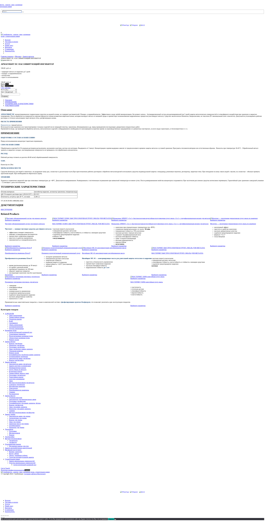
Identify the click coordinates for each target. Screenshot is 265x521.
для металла (13, 440)
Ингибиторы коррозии (17, 386)
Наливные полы (10, 330)
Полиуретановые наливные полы (21, 336)
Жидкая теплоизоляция (13, 439)
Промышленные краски (17, 368)
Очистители (13, 388)
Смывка (12, 411)
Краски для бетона (15, 343)
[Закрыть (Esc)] (8, 515)
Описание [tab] (8, 100)
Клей (11, 321)
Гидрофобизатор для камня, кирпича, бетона (25, 403)
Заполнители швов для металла (20, 364)
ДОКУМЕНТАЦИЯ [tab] (12, 105)
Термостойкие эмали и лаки (19, 373)
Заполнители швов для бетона (19, 358)
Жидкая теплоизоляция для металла (21, 383)
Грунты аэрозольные (16, 328)
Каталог (8, 40)
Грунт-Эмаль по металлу (17, 369)
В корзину (5, 96)
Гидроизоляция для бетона (18, 356)
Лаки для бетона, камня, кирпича (21, 349)
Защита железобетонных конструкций (18, 448)
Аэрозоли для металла (17, 384)
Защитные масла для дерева (19, 424)
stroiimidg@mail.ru (10, 18)
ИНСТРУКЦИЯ (6, 209)
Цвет (2, 92)
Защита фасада (10, 396)
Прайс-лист (9, 45)
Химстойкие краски (16, 377)
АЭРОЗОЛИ (9, 314)
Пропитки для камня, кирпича (20, 409)
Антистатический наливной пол (20, 332)
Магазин (18, 56)
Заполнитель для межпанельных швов (22, 399)
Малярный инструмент (13, 450)
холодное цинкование (17, 379)
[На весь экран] (4, 515)
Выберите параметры (12, 220)
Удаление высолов (15, 397)
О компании (9, 49)
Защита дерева (10, 414)
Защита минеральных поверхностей (22, 461)
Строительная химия (12, 459)
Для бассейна (9, 437)
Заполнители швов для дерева (19, 416)
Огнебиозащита (14, 425)
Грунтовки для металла (17, 375)
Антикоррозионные (16, 327)
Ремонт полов (14, 340)
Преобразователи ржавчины (19, 390)
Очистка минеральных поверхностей (22, 463)
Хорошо (111, 519)
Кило (3, 90)
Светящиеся (13, 323)
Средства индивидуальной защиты (21, 457)
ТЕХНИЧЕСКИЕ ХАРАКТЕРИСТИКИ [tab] (19, 104)
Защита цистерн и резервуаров (20, 366)
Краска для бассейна (16, 360)
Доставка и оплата (11, 42)
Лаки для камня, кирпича (18, 407)
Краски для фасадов (16, 405)
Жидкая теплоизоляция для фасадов (21, 412)
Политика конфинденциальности (12, 470)
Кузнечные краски (15, 371)
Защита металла (28, 56)
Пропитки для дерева (16, 427)
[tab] (134, 100)
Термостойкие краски (16, 317)
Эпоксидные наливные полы (19, 338)
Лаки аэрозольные (15, 315)
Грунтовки (13, 431)
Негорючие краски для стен (19, 446)
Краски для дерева (15, 420)
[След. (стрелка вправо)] (4, 517)
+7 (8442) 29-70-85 (10, 21)
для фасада (13, 442)
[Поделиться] (6, 515)
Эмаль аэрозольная (15, 325)
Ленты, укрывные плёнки (18, 455)
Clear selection (5, 88)
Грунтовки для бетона (17, 347)
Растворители (14, 394)
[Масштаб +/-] (1, 515)
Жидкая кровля (14, 433)
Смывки (12, 392)
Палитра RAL (10, 51)
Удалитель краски (15, 319)
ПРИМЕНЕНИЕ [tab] (11, 102)
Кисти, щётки (14, 453)
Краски (11, 435)
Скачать (27, 470)
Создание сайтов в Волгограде (35, 474)
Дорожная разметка (16, 351)
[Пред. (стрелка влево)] (1, 517)
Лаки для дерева (15, 422)
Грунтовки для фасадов (17, 401)
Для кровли (9, 429)
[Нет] (115, 519)
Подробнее (9, 275)
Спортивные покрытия (17, 334)
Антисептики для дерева (18, 418)
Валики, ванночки (15, 452)
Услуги (7, 43)
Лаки (11, 381)
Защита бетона (10, 341)
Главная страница (7, 56)
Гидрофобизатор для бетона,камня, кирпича (24, 355)
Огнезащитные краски (13, 444)
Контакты (8, 47)
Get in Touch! (5, 468)
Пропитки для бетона (16, 345)
